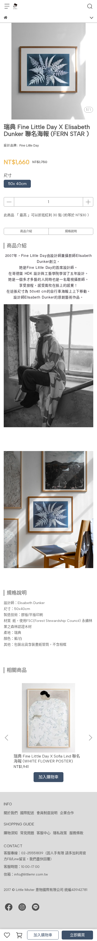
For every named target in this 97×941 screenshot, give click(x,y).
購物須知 (11, 833)
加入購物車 (43, 935)
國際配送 (27, 813)
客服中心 (43, 833)
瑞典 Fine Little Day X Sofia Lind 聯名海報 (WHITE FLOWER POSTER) (47, 758)
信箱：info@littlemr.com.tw (26, 874)
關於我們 (11, 813)
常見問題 (27, 833)
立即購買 (77, 935)
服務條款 (76, 833)
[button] (90, 738)
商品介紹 (26, 231)
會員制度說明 (47, 813)
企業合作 (67, 813)
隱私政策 (60, 833)
